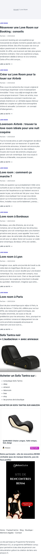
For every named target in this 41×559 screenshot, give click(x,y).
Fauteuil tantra (12, 530)
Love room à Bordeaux (14, 216)
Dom (3, 36)
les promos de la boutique (13, 400)
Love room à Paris (11, 296)
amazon (6, 387)
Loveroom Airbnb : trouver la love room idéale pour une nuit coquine (19, 128)
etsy (5, 396)
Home (2, 530)
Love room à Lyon (11, 256)
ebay (5, 384)
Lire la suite (6, 64)
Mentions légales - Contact (11, 533)
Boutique (28, 530)
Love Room (4, 23)
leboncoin (7, 390)
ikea (5, 393)
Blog (22, 530)
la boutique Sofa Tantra (12, 381)
